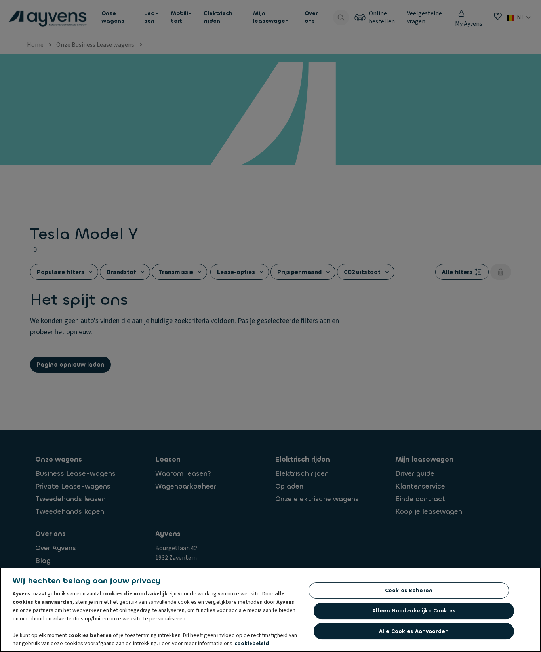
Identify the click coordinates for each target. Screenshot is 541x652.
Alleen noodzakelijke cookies (413, 610)
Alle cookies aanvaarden (414, 631)
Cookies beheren (408, 590)
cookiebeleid (251, 644)
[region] (270, 610)
